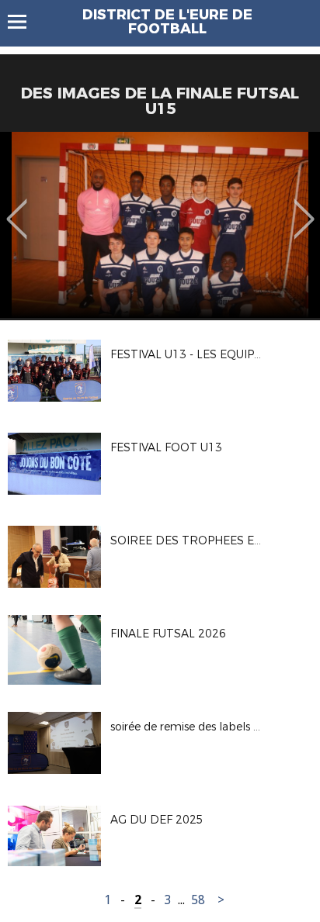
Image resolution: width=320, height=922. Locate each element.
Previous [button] (16, 207)
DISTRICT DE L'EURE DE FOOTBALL (167, 21)
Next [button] (304, 207)
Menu (24, 21)
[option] (160, 225)
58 (198, 900)
